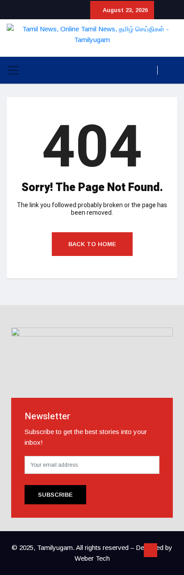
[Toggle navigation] (13, 70)
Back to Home (92, 244)
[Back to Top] (150, 550)
